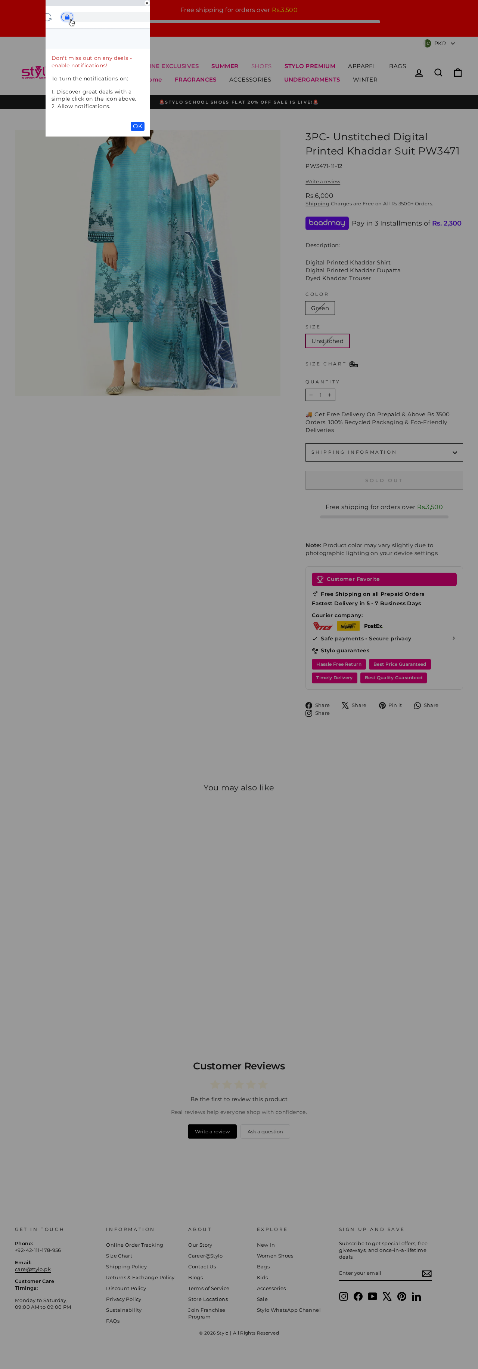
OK (137, 126)
